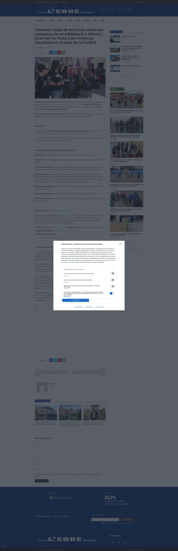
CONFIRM (75, 300)
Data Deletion (79, 307)
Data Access (89, 307)
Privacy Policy (99, 307)
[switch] (112, 273)
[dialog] (89, 275)
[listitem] (89, 269)
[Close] (121, 244)
